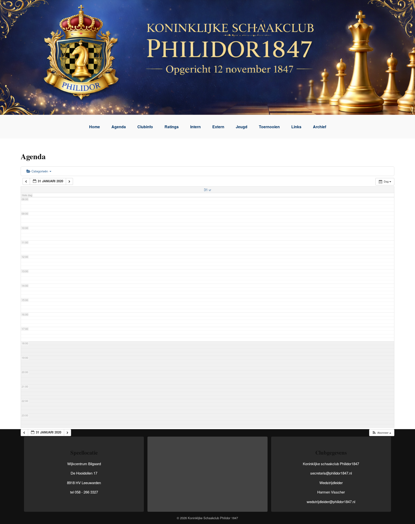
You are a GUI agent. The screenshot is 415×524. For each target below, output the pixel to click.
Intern (195, 126)
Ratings (172, 126)
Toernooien (269, 126)
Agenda (118, 126)
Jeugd (241, 126)
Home (94, 126)
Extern (218, 126)
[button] (381, 432)
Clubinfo (145, 126)
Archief (319, 126)
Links (296, 126)
